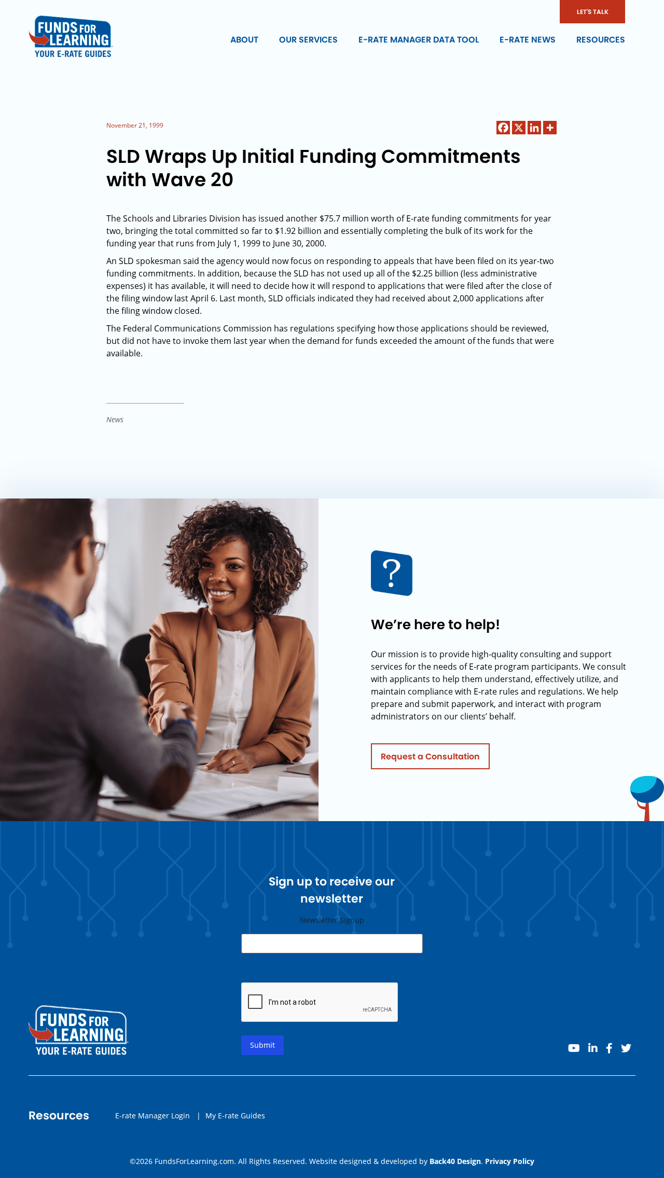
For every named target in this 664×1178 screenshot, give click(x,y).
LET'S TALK (592, 11)
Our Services (308, 40)
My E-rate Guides (235, 1115)
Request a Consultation (430, 757)
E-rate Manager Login (152, 1115)
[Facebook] (503, 127)
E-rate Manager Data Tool (418, 40)
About (244, 40)
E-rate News (528, 40)
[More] (550, 127)
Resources (600, 40)
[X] (518, 127)
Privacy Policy (509, 1161)
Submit (262, 1045)
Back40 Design (455, 1161)
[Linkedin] (534, 127)
